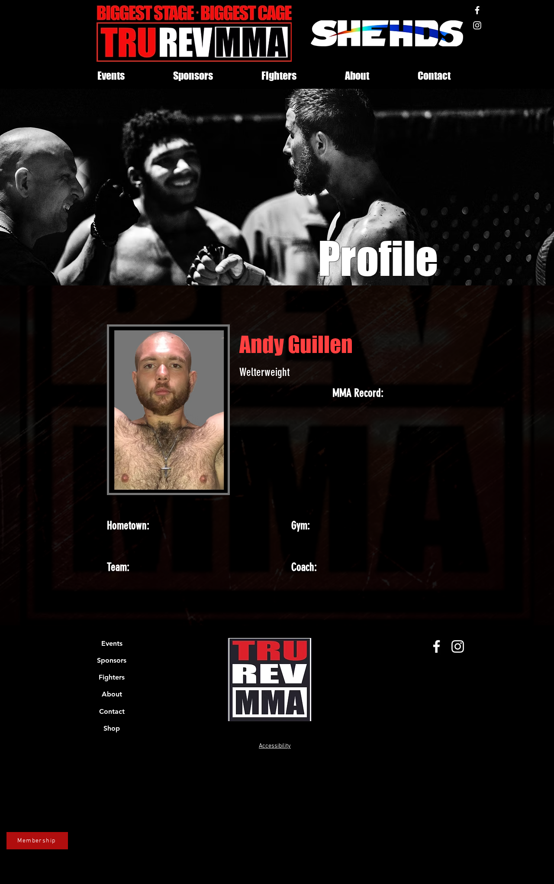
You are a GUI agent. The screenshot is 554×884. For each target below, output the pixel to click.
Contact (112, 711)
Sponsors (111, 660)
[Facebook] (477, 10)
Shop (111, 728)
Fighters (112, 677)
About (112, 694)
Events (111, 643)
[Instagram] (477, 25)
